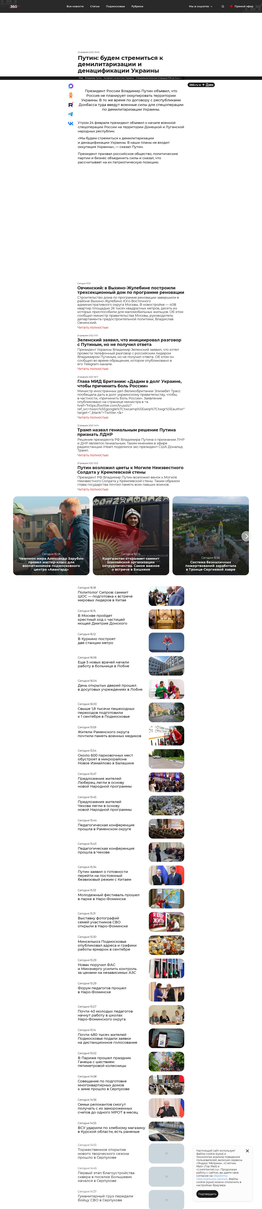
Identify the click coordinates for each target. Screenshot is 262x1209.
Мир (81, 78)
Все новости (75, 6)
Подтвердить (207, 1194)
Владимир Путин (93, 78)
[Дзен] (201, 85)
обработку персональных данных (212, 1177)
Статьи (94, 6)
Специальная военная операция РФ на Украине (159, 78)
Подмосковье (115, 6)
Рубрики (137, 6)
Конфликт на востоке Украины (119, 78)
